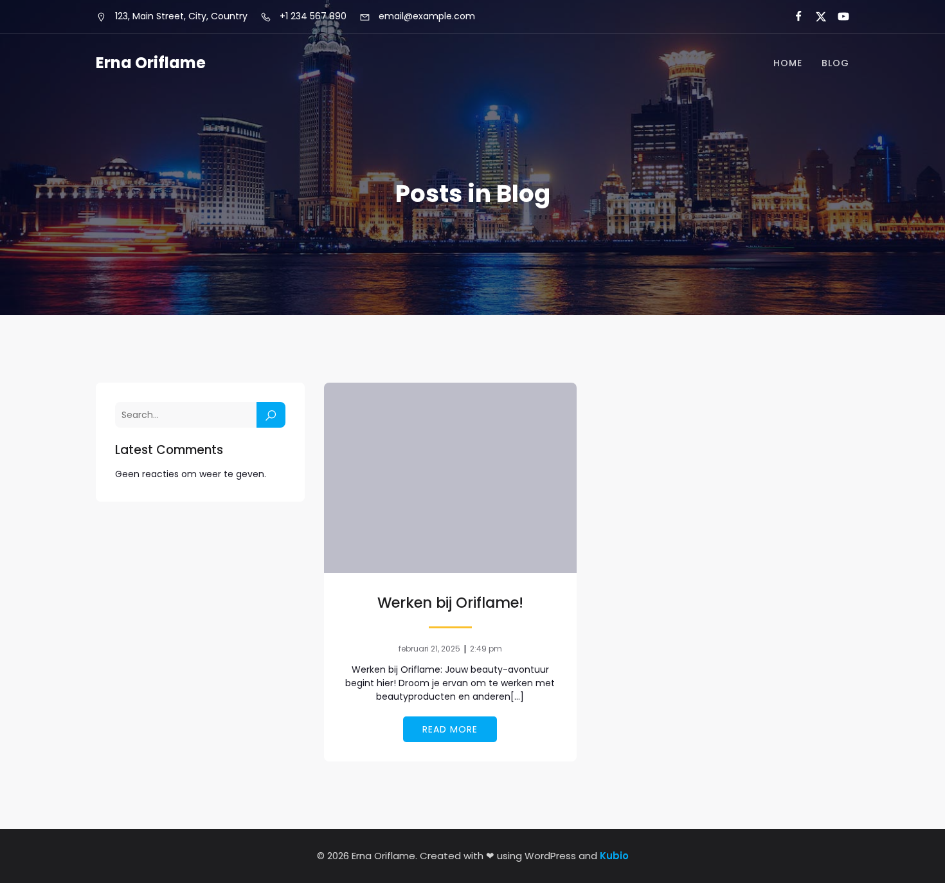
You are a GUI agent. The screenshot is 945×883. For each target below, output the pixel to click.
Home (787, 63)
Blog (835, 63)
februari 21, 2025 (429, 648)
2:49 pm (486, 648)
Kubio (614, 855)
